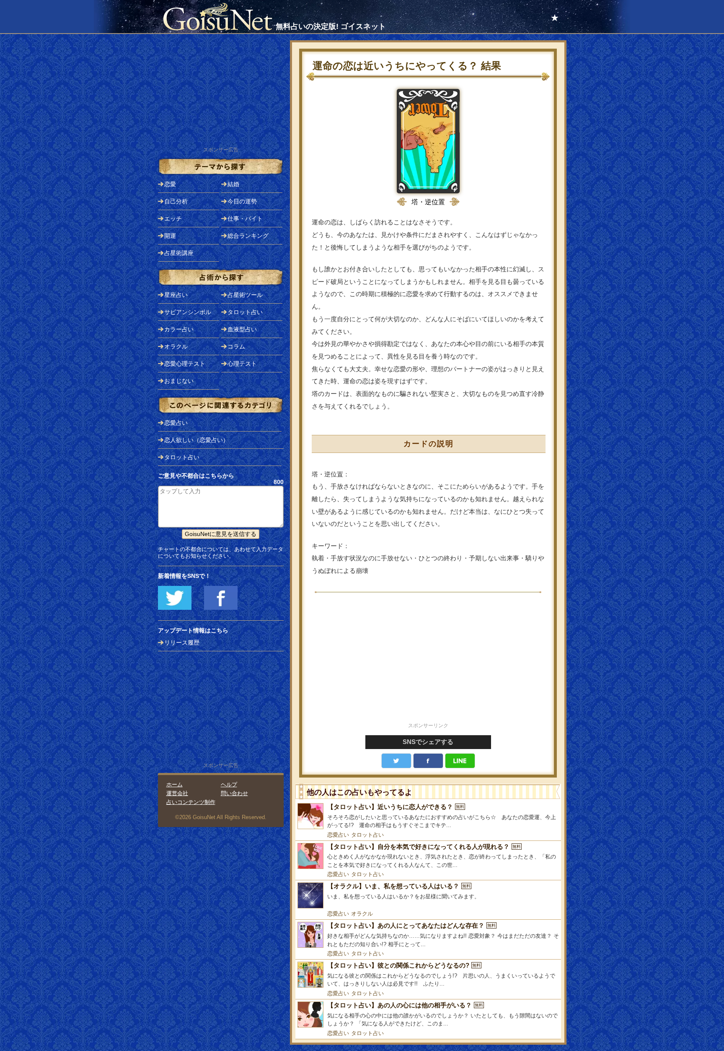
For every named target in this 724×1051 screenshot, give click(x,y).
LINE (460, 761)
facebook (428, 761)
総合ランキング (248, 235)
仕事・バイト (245, 218)
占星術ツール (245, 294)
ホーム (174, 784)
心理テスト (242, 363)
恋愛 (170, 184)
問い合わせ (234, 793)
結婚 (233, 184)
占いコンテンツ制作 (190, 802)
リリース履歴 (181, 642)
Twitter (396, 761)
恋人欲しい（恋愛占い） (196, 440)
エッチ (173, 218)
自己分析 (176, 201)
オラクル (362, 914)
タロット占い (367, 835)
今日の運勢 (242, 201)
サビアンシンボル (187, 312)
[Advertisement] (428, 662)
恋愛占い (338, 835)
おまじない (179, 380)
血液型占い (242, 329)
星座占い (176, 294)
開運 (170, 235)
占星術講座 (179, 253)
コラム (236, 346)
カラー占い (179, 329)
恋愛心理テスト (184, 363)
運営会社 (177, 793)
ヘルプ (229, 784)
